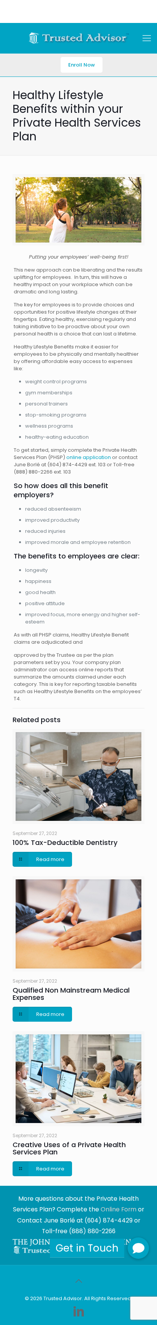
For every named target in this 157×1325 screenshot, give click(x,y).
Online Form (118, 1209)
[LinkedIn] (78, 1311)
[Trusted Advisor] (78, 38)
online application (88, 457)
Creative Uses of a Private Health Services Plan (69, 1148)
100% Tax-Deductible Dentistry (65, 842)
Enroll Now (81, 64)
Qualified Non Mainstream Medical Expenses (71, 993)
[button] (138, 1248)
